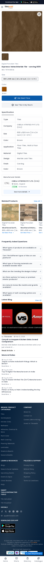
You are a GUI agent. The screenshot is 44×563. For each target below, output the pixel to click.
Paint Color (5, 436)
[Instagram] (21, 511)
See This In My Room (24, 105)
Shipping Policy (29, 473)
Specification (8, 112)
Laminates (5, 447)
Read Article (7, 350)
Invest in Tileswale (31, 423)
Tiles (2, 414)
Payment (27, 477)
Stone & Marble (7, 455)
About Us (27, 412)
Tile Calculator (6, 499)
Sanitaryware (6, 418)
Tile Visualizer (6, 503)
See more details (20, 192)
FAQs (3, 484)
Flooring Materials (8, 443)
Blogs (3, 465)
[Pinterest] (10, 511)
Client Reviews (6, 481)
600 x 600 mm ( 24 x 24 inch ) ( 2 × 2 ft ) (20, 79)
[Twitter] (6, 511)
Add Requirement (35, 553)
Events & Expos (6, 477)
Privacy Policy (29, 465)
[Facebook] (2, 511)
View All (37, 201)
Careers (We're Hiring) (32, 420)
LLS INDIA (34, 542)
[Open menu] (2, 7)
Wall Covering (6, 440)
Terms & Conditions (31, 481)
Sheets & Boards (7, 451)
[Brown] (4, 89)
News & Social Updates (9, 469)
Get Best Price (23, 98)
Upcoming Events (7, 473)
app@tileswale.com (11, 516)
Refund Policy (29, 469)
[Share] (39, 14)
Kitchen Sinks (6, 422)
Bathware (4, 426)
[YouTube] (17, 511)
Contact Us (28, 416)
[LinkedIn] (13, 511)
